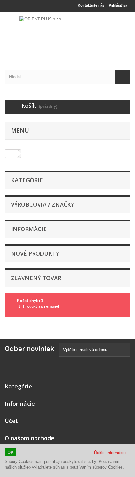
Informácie (29, 229)
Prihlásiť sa (118, 5)
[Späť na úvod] (11, 154)
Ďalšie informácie (110, 452)
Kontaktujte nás (91, 5)
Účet (11, 421)
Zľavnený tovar (36, 278)
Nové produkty (35, 253)
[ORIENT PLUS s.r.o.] (67, 35)
